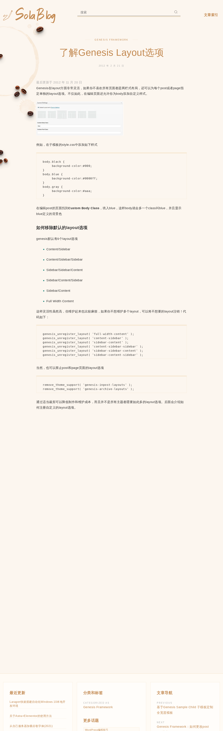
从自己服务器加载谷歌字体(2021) (31, 726)
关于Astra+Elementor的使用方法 (31, 715)
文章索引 (211, 15)
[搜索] (175, 12)
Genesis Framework (111, 39)
